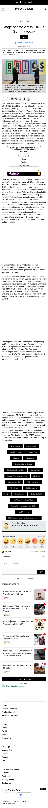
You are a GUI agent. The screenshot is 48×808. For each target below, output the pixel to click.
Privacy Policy (8, 780)
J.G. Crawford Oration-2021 (16, 470)
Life (3, 760)
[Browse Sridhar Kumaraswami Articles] (6, 525)
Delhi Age (6, 747)
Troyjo (6, 494)
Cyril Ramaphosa (31, 488)
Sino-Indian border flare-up (23, 464)
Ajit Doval (36, 476)
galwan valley (35, 470)
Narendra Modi (31, 446)
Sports (4, 728)
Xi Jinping (16, 458)
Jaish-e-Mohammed (33, 482)
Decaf (4, 754)
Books (4, 724)
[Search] (45, 9)
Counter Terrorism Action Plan (17, 476)
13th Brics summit (16, 452)
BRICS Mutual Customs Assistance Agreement (23, 518)
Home (4, 705)
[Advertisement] (24, 243)
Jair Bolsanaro (15, 488)
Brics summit (15, 446)
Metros (4, 735)
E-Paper (5, 773)
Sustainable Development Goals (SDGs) (23, 506)
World (4, 731)
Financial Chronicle (10, 715)
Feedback (6, 776)
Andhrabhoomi (8, 712)
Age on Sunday (26, 2)
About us (5, 757)
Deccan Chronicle (9, 709)
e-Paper (17, 2)
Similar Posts (9, 686)
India (24, 37)
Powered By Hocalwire (9, 803)
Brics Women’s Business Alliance (23, 500)
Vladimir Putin (32, 452)
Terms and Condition (10, 769)
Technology (7, 738)
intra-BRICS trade (23, 512)
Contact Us (6, 783)
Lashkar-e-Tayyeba (14, 482)
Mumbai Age (7, 750)
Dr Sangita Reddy (37, 494)
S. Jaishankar (30, 458)
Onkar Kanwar (20, 494)
